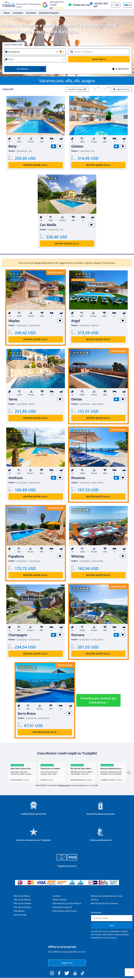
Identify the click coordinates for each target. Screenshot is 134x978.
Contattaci (18, 12)
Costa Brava (22, 151)
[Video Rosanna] (116, 478)
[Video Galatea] (116, 146)
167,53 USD (88, 489)
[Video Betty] (53, 146)
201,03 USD (88, 646)
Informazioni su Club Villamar (66, 903)
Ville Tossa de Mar (22, 907)
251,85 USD (25, 411)
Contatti (56, 895)
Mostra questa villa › (35, 165)
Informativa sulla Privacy (64, 910)
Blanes (32, 404)
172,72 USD (25, 568)
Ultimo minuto (59, 899)
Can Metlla (48, 225)
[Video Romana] (116, 635)
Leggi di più (67, 962)
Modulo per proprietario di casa (106, 895)
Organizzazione (123, 89)
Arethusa (15, 477)
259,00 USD (25, 158)
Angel (75, 320)
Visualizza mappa (75, 89)
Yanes (12, 399)
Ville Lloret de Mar (22, 903)
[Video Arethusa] (53, 478)
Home (7, 12)
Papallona (16, 556)
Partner (95, 899)
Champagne (17, 635)
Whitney (77, 556)
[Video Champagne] (53, 635)
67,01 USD (33, 725)
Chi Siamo (31, 12)
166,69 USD (25, 489)
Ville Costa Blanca (22, 899)
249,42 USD (25, 332)
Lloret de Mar (34, 325)
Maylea (13, 320)
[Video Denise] (116, 399)
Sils (30, 151)
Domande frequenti (49, 12)
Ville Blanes (19, 910)
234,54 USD (25, 646)
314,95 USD (88, 158)
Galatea (77, 146)
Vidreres (95, 325)
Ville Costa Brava (21, 895)
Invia (111, 925)
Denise (76, 399)
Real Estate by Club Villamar (104, 903)
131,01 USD (88, 411)
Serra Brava (27, 713)
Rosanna (78, 477)
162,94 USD (88, 568)
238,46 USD (56, 236)
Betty (12, 146)
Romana (77, 635)
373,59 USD (88, 332)
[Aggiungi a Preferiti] (60, 146)
